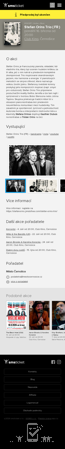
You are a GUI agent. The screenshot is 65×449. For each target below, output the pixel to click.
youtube (54, 134)
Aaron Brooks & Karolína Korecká (23, 242)
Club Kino (31, 39)
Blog (32, 379)
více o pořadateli (19, 281)
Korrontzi (11, 229)
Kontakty (32, 371)
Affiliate (32, 395)
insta (45, 134)
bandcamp (36, 134)
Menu (59, 5)
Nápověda (32, 387)
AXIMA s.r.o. (31, 418)
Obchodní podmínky (32, 410)
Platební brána (44, 418)
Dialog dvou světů (15, 250)
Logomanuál (32, 402)
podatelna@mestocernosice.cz (26, 276)
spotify (11, 137)
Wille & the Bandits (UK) (18, 234)
